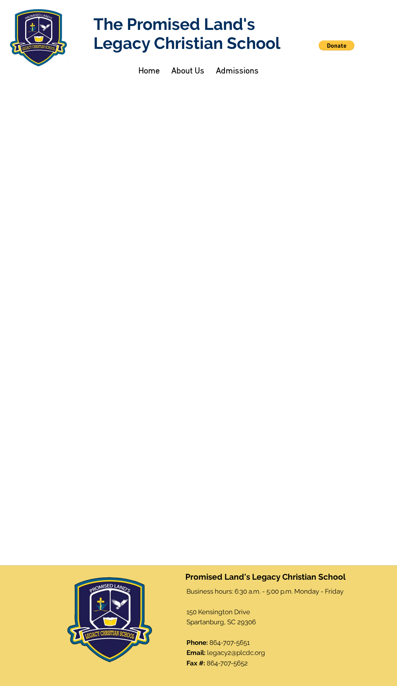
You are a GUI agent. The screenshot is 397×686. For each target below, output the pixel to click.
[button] (336, 45)
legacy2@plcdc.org (236, 653)
